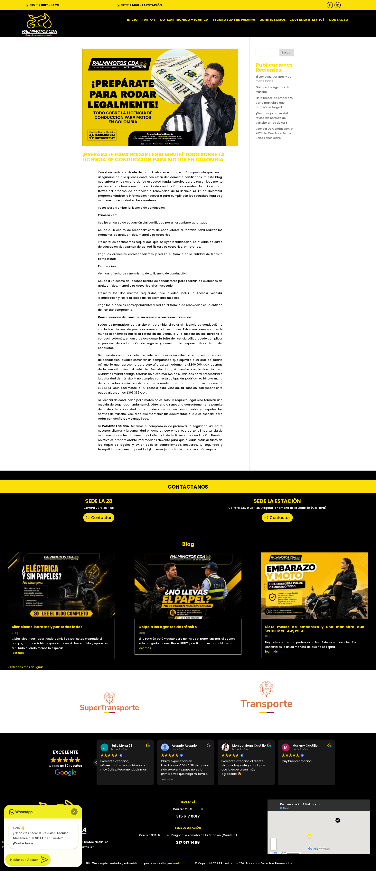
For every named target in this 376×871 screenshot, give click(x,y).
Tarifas (148, 20)
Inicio (132, 20)
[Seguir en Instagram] (337, 5)
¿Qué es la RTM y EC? (307, 20)
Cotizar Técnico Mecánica (184, 20)
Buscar (287, 52)
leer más (18, 653)
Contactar (101, 517)
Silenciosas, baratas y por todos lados (47, 626)
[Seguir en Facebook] (330, 5)
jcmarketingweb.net (165, 863)
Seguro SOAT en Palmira (234, 20)
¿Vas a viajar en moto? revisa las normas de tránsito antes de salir (272, 118)
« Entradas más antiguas (25, 667)
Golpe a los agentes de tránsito (167, 626)
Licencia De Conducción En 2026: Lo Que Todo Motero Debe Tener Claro (275, 133)
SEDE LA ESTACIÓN (277, 501)
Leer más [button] (167, 779)
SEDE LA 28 (98, 501)
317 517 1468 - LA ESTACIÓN (141, 5)
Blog (15, 633)
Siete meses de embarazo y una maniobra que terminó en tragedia (274, 102)
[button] (96, 762)
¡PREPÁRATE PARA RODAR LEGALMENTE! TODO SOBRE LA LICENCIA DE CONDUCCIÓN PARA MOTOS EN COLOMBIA (153, 157)
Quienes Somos (272, 20)
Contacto (338, 20)
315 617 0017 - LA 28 (44, 5)
